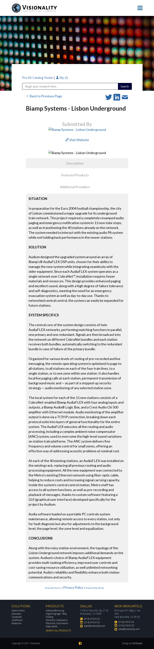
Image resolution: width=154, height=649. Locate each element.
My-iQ (63, 78)
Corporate (17, 616)
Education (16, 613)
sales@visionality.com (94, 625)
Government (18, 610)
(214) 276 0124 (92, 618)
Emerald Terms (53, 587)
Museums (16, 623)
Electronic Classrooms (56, 620)
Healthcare (17, 620)
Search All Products (58, 630)
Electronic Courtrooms (57, 623)
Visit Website (79, 140)
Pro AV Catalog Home (37, 78)
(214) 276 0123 (92, 622)
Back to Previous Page (45, 96)
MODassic (138, 643)
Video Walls (51, 626)
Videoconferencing (55, 610)
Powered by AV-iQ (95, 587)
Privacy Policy (73, 587)
